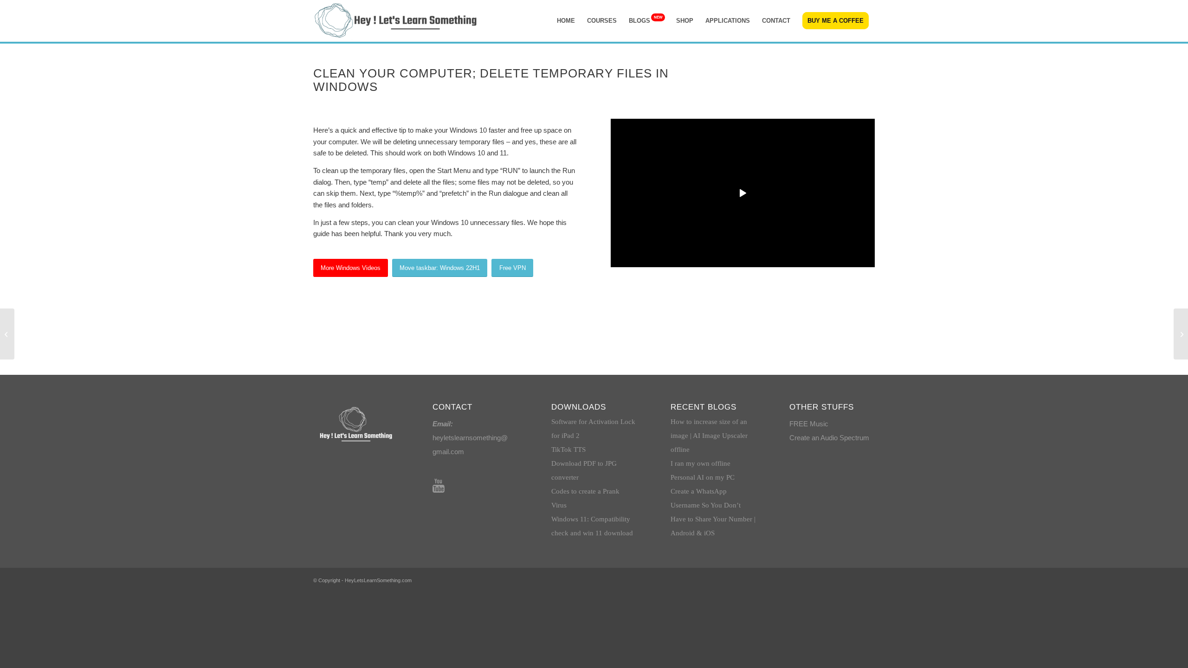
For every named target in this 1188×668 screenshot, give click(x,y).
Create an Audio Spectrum (829, 438)
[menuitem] (566, 21)
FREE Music (808, 424)
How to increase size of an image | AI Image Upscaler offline (709, 435)
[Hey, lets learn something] (396, 21)
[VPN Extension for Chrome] (7, 334)
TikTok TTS (568, 449)
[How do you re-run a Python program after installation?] (1181, 334)
